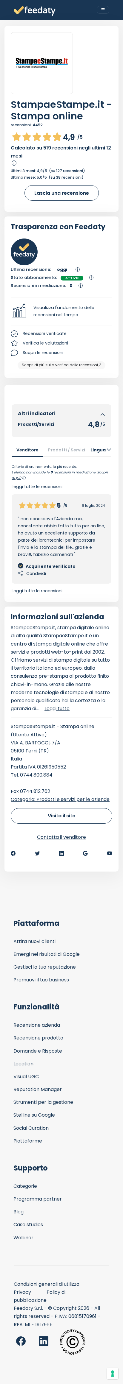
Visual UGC (26, 1076)
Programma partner (37, 1199)
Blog (18, 1211)
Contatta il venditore (61, 837)
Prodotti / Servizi (66, 450)
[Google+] (85, 853)
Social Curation (31, 1128)
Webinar (23, 1237)
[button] (61, 311)
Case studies (28, 1224)
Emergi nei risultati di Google (46, 954)
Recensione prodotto (38, 1037)
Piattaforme (27, 1140)
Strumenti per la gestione (43, 1102)
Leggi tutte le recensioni (37, 591)
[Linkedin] (61, 853)
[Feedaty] (35, 11)
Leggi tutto (57, 708)
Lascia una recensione (61, 193)
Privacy (22, 1292)
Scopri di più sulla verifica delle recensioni (60, 364)
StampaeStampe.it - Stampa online (61, 110)
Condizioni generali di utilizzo (46, 1284)
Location (23, 1063)
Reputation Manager (37, 1089)
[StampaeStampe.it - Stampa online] (42, 63)
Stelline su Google (34, 1115)
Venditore (27, 450)
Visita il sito (62, 815)
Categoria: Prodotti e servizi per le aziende (60, 799)
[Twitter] (37, 853)
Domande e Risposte (37, 1051)
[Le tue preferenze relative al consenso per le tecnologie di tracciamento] (112, 1373)
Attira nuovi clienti (34, 941)
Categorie (25, 1186)
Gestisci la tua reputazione (44, 967)
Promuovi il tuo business (41, 979)
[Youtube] (109, 853)
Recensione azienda (36, 1025)
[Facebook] (13, 853)
